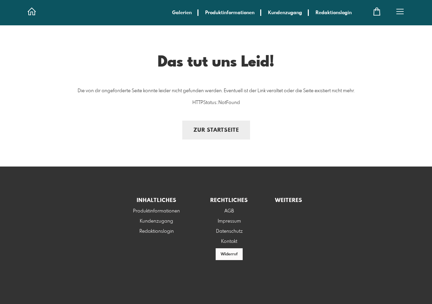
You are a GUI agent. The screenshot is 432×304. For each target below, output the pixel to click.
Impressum (229, 221)
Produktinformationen (229, 12)
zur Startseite (216, 130)
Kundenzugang (285, 12)
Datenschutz (229, 231)
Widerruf (229, 254)
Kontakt (229, 241)
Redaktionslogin (334, 12)
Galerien (182, 12)
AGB (229, 211)
